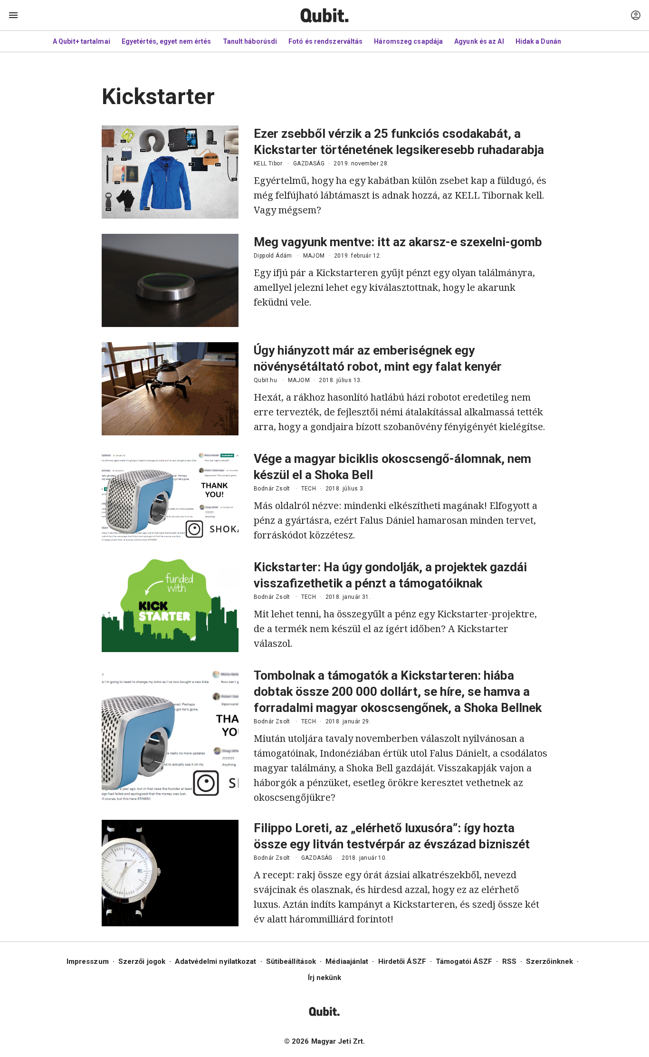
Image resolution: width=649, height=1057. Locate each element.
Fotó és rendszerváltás (325, 41)
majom (314, 255)
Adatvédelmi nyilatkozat (215, 961)
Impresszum (88, 961)
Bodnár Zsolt (272, 488)
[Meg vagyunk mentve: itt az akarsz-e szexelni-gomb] (170, 280)
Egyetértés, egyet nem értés (166, 41)
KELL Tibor (268, 163)
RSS (509, 961)
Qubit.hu (265, 380)
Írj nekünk (325, 977)
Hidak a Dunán (538, 41)
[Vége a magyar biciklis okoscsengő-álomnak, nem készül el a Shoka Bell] (170, 497)
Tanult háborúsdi (250, 41)
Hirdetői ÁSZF (402, 961)
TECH (308, 488)
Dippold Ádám (273, 255)
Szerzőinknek (549, 961)
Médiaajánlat (346, 961)
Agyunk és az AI (479, 41)
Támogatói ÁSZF (464, 961)
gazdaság (308, 163)
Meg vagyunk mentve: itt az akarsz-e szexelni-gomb (398, 242)
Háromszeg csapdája (408, 41)
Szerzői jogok (141, 961)
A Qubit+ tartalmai (81, 41)
